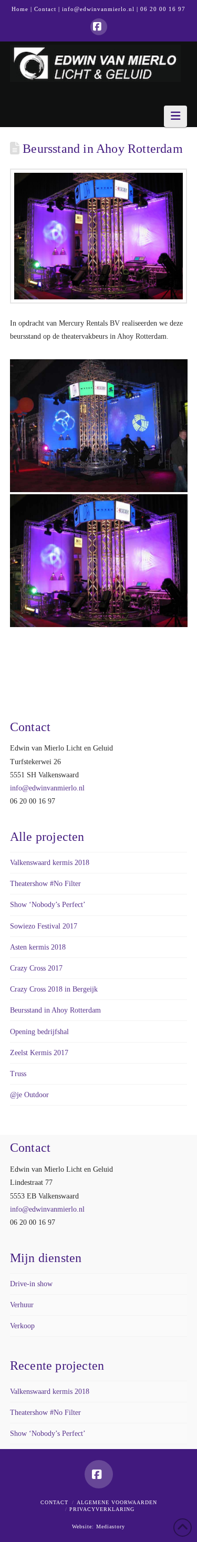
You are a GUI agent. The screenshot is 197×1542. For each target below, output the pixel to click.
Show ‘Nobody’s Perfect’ (48, 905)
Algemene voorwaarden (117, 1502)
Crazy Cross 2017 (36, 968)
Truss (18, 1074)
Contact (45, 9)
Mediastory (110, 1526)
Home (20, 9)
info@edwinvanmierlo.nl (98, 9)
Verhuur (22, 1305)
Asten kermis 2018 (38, 947)
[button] (175, 116)
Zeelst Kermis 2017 (39, 1053)
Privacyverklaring (101, 1509)
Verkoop (22, 1326)
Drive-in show (31, 1284)
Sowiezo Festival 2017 (43, 926)
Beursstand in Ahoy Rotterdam (55, 1010)
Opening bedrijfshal (39, 1032)
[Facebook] (98, 26)
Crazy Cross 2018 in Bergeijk (54, 989)
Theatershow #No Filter (45, 884)
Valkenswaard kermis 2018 (49, 863)
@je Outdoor (29, 1095)
